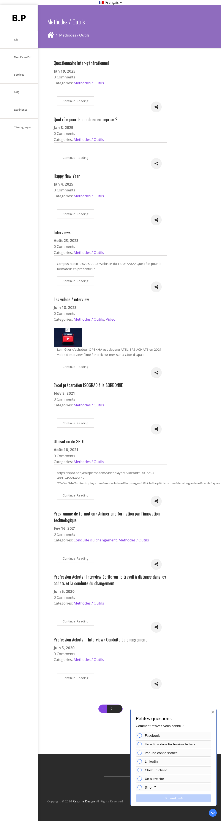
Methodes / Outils (89, 82)
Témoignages (22, 127)
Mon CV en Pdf (23, 57)
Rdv (16, 39)
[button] (110, 2)
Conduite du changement (95, 540)
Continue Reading (75, 101)
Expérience (20, 109)
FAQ (16, 92)
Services (19, 74)
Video (110, 319)
